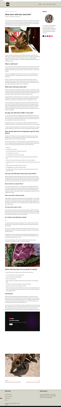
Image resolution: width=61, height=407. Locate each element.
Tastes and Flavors (14, 11)
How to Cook (48, 4)
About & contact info (8, 396)
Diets (44, 4)
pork (20, 89)
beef (38, 96)
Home (6, 11)
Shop (53, 4)
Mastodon (2, 0)
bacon (14, 287)
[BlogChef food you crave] (8, 4)
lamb (33, 104)
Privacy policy (7, 398)
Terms (6, 400)
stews (7, 192)
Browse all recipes (8, 394)
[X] (43, 36)
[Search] (55, 4)
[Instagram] (50, 36)
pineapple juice (10, 167)
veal (36, 104)
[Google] (52, 36)
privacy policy (49, 397)
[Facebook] (45, 36)
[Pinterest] (47, 36)
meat (16, 94)
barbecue (19, 276)
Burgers (7, 280)
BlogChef (7, 16)
